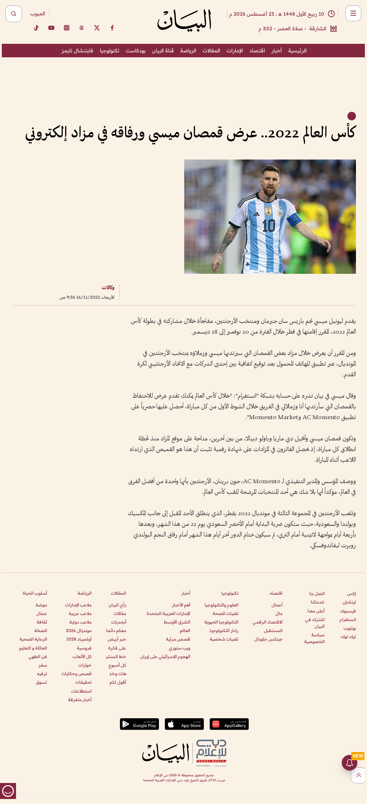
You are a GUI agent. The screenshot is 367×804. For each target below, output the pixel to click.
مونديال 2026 (79, 630)
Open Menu (353, 13)
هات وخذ (117, 673)
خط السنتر (116, 656)
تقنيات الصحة (225, 613)
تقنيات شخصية (224, 639)
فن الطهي (38, 656)
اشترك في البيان (315, 623)
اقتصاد (257, 50)
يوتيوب (349, 628)
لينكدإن (349, 602)
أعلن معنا (316, 611)
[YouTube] (51, 27)
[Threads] (81, 27)
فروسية (84, 648)
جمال (41, 613)
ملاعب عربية (80, 613)
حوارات (85, 665)
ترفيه (42, 673)
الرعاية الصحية (33, 639)
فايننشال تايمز (77, 50)
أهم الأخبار (181, 604)
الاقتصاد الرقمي (268, 622)
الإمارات (235, 50)
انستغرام (348, 619)
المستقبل (273, 630)
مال (279, 613)
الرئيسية (297, 50)
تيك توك (348, 636)
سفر (42, 665)
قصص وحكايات (76, 673)
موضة (41, 604)
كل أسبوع (117, 665)
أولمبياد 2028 (79, 639)
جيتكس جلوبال (268, 639)
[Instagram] (66, 27)
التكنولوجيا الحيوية (221, 622)
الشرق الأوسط (177, 622)
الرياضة (188, 50)
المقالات (211, 50)
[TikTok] (36, 27)
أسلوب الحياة (35, 593)
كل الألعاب (82, 656)
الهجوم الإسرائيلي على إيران (165, 656)
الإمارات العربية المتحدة (168, 613)
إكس (351, 593)
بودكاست (136, 50)
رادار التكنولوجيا (224, 630)
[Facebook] (112, 27)
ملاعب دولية (80, 622)
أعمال (277, 604)
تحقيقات (83, 682)
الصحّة (41, 630)
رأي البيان (117, 604)
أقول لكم (118, 682)
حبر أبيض (117, 639)
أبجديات (118, 622)
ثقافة (42, 622)
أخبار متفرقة (80, 699)
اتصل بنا (317, 593)
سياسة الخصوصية (314, 638)
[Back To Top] (359, 775)
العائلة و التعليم (33, 648)
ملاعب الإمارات (78, 604)
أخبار (277, 50)
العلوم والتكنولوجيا (221, 604)
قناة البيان (163, 50)
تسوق (41, 682)
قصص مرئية (178, 639)
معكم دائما (116, 630)
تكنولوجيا (109, 50)
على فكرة (117, 648)
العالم (185, 630)
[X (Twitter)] (97, 27)
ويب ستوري (179, 648)
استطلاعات (81, 691)
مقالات (120, 613)
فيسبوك (348, 611)
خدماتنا (318, 602)
